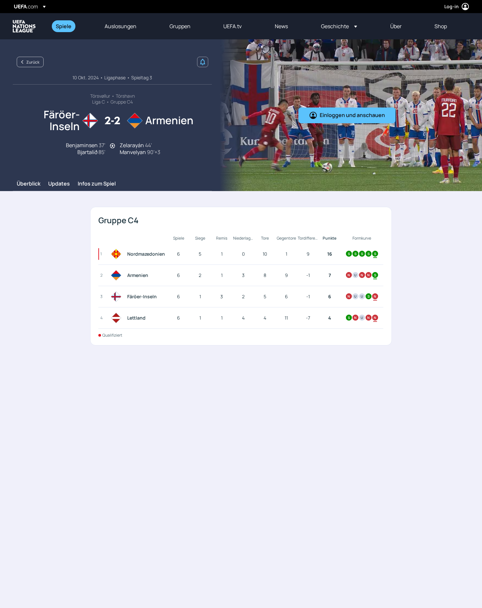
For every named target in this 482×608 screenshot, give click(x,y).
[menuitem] (71, 26)
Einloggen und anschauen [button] (352, 115)
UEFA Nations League (24, 26)
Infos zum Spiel (97, 184)
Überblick (28, 184)
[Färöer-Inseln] (117, 296)
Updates (59, 184)
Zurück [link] (32, 62)
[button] (339, 26)
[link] (63, 26)
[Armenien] (117, 275)
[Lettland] (117, 318)
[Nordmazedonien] (117, 254)
